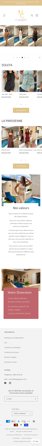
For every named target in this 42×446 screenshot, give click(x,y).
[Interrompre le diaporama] (39, 57)
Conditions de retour (11, 352)
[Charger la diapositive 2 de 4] (19, 57)
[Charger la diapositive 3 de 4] (22, 57)
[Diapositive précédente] (13, 57)
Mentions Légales (10, 357)
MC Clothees (12, 429)
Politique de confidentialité (13, 338)
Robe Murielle (6, 150)
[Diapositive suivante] (28, 57)
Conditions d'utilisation (12, 347)
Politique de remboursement (24, 431)
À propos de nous (10, 362)
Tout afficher (21, 110)
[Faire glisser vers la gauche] (16, 104)
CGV (5, 343)
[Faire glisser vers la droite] (25, 104)
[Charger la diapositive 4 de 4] (25, 57)
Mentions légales (26, 438)
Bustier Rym (23, 94)
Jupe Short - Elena (7, 94)
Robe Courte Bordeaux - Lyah (27, 150)
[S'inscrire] (35, 398)
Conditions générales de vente (21, 441)
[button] (4, 15)
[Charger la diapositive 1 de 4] (17, 57)
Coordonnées (16, 438)
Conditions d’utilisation (31, 435)
